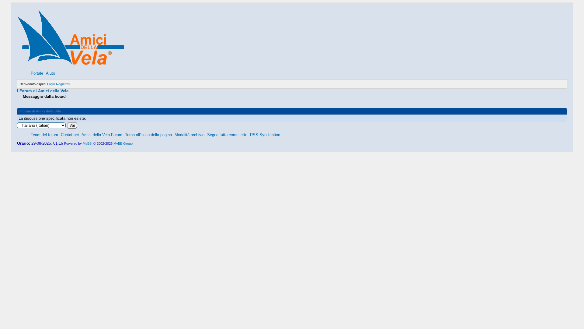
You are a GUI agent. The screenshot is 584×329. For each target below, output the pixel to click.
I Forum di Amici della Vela (42, 91)
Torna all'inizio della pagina (148, 135)
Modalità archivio (189, 135)
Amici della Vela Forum (102, 135)
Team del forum (44, 135)
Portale (37, 73)
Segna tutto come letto (227, 135)
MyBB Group (123, 143)
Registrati (63, 84)
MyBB (87, 143)
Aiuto (50, 73)
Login (51, 84)
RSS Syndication (265, 135)
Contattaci (70, 135)
